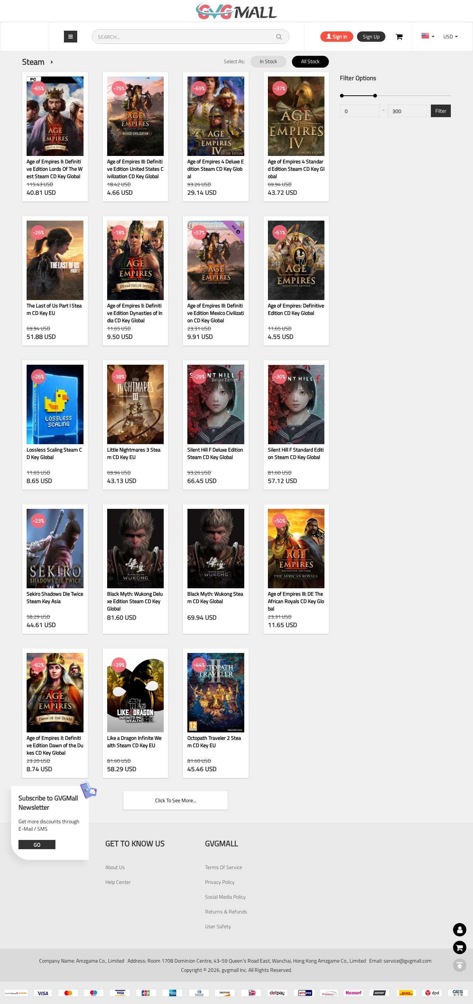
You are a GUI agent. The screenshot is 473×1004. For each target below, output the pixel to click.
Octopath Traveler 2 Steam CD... (215, 692)
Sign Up (371, 36)
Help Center (118, 882)
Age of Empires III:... (135, 116)
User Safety (218, 926)
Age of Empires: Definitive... (296, 260)
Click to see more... (175, 800)
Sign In (339, 36)
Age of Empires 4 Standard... (296, 116)
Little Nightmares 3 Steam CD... (135, 404)
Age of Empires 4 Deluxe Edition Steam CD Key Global (215, 168)
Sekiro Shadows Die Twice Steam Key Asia (55, 597)
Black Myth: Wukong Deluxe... (135, 548)
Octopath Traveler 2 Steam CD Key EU (214, 741)
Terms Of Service (223, 867)
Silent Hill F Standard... (296, 404)
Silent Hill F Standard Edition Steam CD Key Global (296, 453)
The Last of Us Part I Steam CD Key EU (54, 309)
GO (37, 844)
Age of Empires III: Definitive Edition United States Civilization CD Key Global (135, 168)
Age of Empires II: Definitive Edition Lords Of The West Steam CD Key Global (54, 168)
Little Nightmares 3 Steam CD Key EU (133, 453)
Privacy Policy (220, 882)
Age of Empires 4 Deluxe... (215, 116)
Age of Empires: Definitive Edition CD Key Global (296, 309)
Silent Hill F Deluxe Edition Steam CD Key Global (215, 453)
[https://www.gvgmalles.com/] (236, 10)
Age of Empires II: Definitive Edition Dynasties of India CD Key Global (135, 312)
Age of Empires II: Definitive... (135, 260)
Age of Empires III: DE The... (296, 548)
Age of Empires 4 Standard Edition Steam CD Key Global (296, 168)
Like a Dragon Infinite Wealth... (135, 692)
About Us (115, 867)
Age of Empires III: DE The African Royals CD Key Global (296, 600)
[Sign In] (399, 36)
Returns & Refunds (226, 911)
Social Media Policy (225, 897)
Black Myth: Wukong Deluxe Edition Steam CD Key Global (135, 600)
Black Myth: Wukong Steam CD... (215, 548)
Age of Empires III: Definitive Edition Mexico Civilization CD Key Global (215, 312)
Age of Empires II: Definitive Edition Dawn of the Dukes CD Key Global (55, 744)
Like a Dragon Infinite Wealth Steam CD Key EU (134, 741)
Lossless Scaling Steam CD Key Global (54, 453)
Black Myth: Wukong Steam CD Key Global (215, 597)
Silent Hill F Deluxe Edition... (216, 404)
